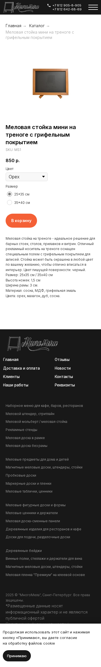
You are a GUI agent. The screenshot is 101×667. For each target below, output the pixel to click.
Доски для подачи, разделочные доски (38, 537)
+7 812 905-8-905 (66, 5)
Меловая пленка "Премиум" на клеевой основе (45, 575)
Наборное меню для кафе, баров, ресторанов (44, 406)
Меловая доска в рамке (25, 438)
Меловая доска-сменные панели (33, 521)
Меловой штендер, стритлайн (30, 414)
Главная (13, 25)
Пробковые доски (21, 475)
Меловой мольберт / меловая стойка (36, 421)
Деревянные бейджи (24, 551)
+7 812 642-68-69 (67, 9)
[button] (65, 385)
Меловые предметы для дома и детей (37, 459)
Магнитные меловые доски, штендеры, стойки (44, 467)
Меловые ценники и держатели (32, 513)
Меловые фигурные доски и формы (36, 505)
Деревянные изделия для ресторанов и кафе (43, 529)
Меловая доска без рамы (26, 446)
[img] (21, 7)
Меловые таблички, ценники (29, 491)
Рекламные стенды (21, 430)
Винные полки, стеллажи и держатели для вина (44, 558)
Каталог (37, 25)
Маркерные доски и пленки (28, 483)
